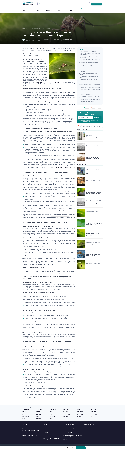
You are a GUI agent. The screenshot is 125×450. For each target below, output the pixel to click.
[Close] (86, 221)
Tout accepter (81, 448)
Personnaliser (91, 448)
